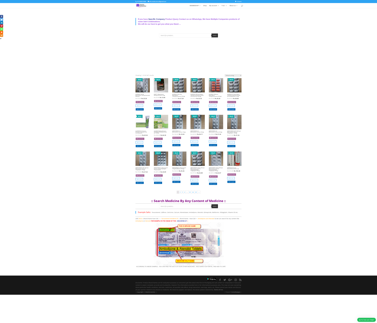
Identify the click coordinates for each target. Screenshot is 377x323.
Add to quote (140, 109)
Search (214, 35)
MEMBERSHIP (194, 5)
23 (190, 192)
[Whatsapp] (1, 29)
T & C (223, 5)
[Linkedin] (1, 22)
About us (233, 5)
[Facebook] (1, 16)
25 (196, 192)
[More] (1, 35)
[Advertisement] (188, 54)
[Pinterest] (1, 25)
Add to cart (139, 105)
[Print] (1, 32)
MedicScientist (150, 292)
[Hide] (1, 38)
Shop (205, 5)
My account (213, 5)
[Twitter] (1, 19)
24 (193, 192)
